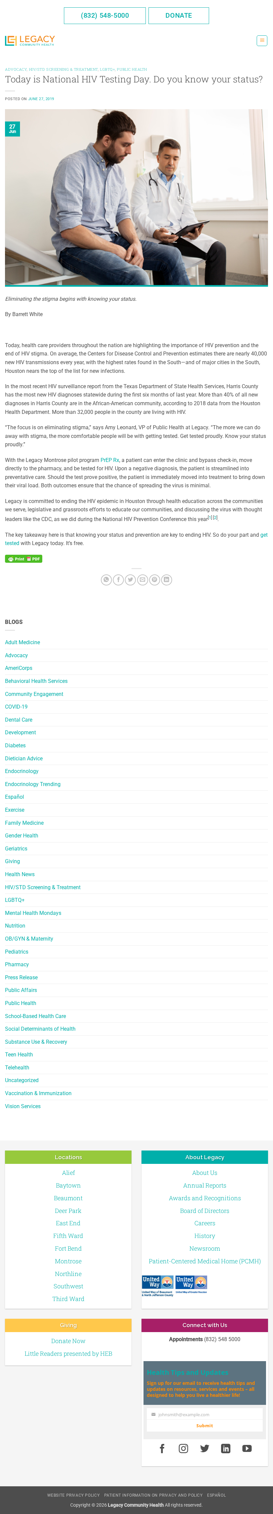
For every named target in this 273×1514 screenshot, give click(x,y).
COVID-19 (16, 707)
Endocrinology (22, 771)
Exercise (14, 810)
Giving (12, 861)
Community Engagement (34, 694)
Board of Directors (204, 1211)
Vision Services (23, 1106)
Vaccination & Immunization (38, 1093)
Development (20, 732)
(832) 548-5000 (105, 15)
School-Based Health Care (35, 1016)
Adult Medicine (22, 642)
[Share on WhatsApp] (106, 579)
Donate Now (68, 1341)
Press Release (21, 977)
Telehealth (17, 1067)
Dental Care (18, 720)
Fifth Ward (68, 1236)
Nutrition (15, 926)
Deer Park (68, 1211)
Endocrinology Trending (33, 784)
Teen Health (19, 1054)
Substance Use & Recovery (36, 1042)
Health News (20, 874)
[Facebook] (118, 579)
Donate (178, 15)
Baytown (68, 1185)
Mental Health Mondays (33, 913)
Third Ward (68, 1299)
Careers (204, 1223)
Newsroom (204, 1248)
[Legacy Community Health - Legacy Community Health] (30, 41)
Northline (68, 1274)
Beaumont (68, 1198)
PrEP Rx (110, 460)
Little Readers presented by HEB (68, 1353)
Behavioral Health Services (36, 681)
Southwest (68, 1286)
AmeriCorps (18, 668)
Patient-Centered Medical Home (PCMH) (205, 1261)
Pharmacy (17, 964)
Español (14, 797)
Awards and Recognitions (205, 1198)
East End (68, 1223)
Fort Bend (68, 1248)
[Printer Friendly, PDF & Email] (23, 559)
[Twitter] (130, 579)
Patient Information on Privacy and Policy (153, 1495)
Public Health (20, 1003)
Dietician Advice (24, 758)
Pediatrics (16, 952)
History (204, 1236)
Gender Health (21, 835)
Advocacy (16, 655)
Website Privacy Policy (73, 1495)
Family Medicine (24, 823)
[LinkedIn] (166, 579)
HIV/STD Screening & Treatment (43, 887)
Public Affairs (21, 990)
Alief (68, 1173)
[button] (262, 40)
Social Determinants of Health (40, 1029)
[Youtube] (247, 1449)
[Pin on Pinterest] (154, 579)
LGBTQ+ (15, 900)
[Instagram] (183, 1449)
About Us (204, 1173)
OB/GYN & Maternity (29, 939)
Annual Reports (204, 1185)
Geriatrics (16, 848)
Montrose (68, 1261)
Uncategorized (22, 1080)
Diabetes (15, 745)
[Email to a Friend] (142, 579)
